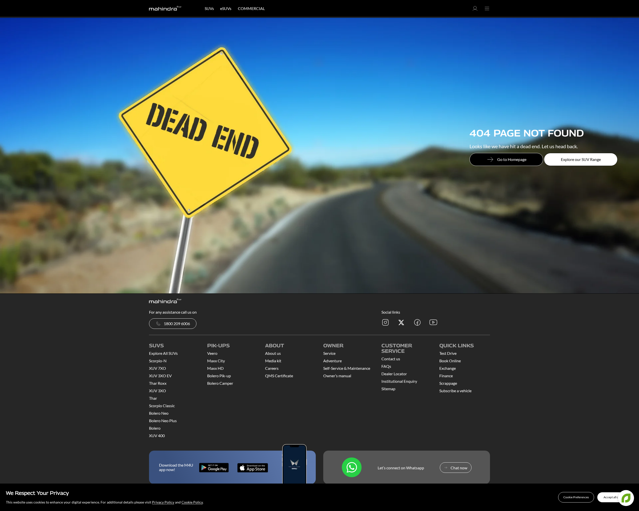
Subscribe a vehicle (455, 390)
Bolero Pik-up (219, 375)
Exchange (447, 368)
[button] (576, 497)
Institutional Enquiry (399, 381)
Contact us (390, 358)
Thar (153, 398)
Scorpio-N (157, 360)
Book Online (450, 360)
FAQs (386, 366)
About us (273, 353)
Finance (446, 375)
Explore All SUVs (163, 353)
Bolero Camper (220, 383)
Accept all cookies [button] (615, 497)
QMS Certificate (279, 375)
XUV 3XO (157, 390)
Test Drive (448, 353)
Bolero (154, 428)
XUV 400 (157, 435)
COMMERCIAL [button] (251, 8)
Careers (272, 368)
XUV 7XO (157, 368)
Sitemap (388, 388)
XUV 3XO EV (160, 375)
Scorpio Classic (162, 405)
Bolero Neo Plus (163, 420)
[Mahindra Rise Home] (165, 8)
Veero (212, 353)
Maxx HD (215, 368)
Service (329, 353)
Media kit (273, 360)
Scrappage (448, 383)
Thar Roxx (157, 383)
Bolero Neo (158, 413)
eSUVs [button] (225, 8)
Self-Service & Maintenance (346, 368)
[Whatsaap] (352, 467)
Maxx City (216, 360)
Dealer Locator (394, 373)
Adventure (332, 360)
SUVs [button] (209, 8)
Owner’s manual (337, 375)
